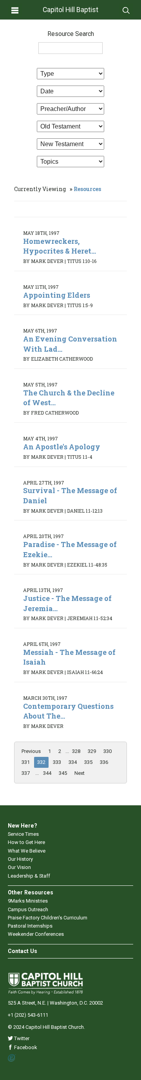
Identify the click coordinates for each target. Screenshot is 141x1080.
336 (104, 762)
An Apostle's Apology (61, 446)
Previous (31, 751)
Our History (20, 859)
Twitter (21, 1038)
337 (26, 773)
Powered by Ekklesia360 (12, 1058)
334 (73, 762)
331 (26, 762)
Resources (87, 189)
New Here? (22, 826)
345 (63, 773)
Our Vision (19, 867)
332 (41, 762)
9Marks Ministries (28, 901)
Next (79, 773)
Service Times (23, 834)
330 (107, 751)
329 (92, 751)
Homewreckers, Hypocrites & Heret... (59, 246)
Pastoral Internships (30, 926)
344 (47, 773)
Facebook (25, 1047)
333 (57, 762)
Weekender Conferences (36, 934)
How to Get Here (26, 842)
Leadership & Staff (29, 876)
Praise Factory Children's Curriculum (47, 918)
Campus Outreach (28, 909)
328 (76, 751)
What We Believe (26, 851)
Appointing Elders (56, 295)
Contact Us (22, 951)
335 (88, 762)
